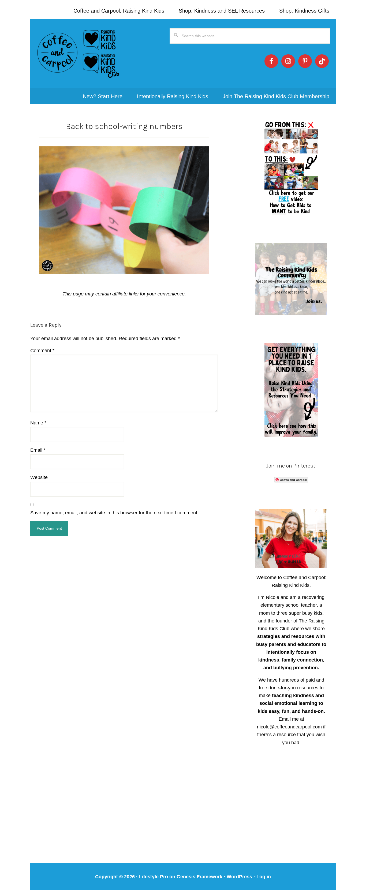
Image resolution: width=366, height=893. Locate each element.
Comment (42, 350)
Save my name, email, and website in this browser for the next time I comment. (114, 512)
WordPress (239, 876)
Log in (263, 876)
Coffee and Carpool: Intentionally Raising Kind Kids (78, 53)
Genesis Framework (199, 876)
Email (38, 450)
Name (38, 422)
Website (39, 477)
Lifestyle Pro (153, 876)
